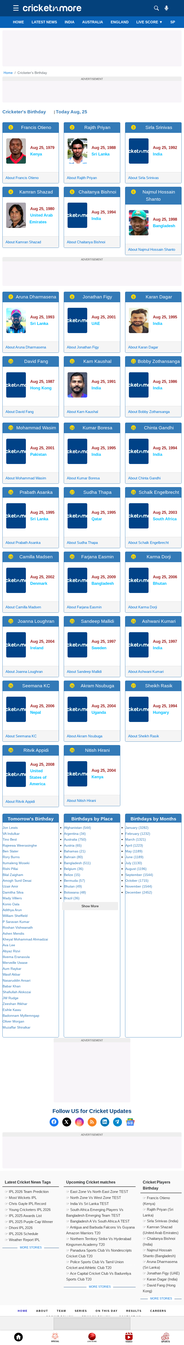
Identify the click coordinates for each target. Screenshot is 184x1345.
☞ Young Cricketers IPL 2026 (28, 1210)
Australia (92, 22)
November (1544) (138, 886)
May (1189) (134, 851)
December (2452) (138, 892)
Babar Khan (12, 986)
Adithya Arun (12, 910)
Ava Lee (9, 945)
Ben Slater (10, 851)
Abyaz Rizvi (11, 951)
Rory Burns (11, 857)
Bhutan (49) (73, 886)
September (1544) (139, 875)
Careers (158, 1310)
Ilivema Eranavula (16, 957)
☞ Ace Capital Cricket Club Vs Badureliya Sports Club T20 (98, 1274)
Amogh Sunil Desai (17, 880)
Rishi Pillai (10, 869)
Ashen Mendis (13, 933)
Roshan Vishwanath (18, 927)
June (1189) (134, 857)
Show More (90, 906)
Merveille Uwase (15, 963)
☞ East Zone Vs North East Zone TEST (97, 1192)
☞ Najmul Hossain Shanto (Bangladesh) (159, 1250)
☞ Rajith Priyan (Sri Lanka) (158, 1210)
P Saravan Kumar (16, 922)
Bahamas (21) (75, 851)
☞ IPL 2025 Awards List (23, 1216)
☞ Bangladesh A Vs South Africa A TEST (98, 1221)
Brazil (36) (72, 898)
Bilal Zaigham (13, 875)
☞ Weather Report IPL (22, 1240)
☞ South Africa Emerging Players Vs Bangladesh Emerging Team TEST (94, 1210)
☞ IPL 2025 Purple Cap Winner (29, 1222)
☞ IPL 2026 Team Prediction (27, 1192)
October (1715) (137, 880)
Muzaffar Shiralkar (16, 1027)
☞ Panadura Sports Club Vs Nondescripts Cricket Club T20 (99, 1251)
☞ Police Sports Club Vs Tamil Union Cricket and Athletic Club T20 (95, 1262)
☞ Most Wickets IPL (21, 1198)
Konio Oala (11, 904)
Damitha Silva (13, 892)
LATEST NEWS (44, 22)
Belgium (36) (73, 869)
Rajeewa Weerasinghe (20, 845)
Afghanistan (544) (77, 828)
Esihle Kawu (12, 1010)
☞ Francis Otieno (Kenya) (156, 1198)
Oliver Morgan (13, 1021)
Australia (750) (75, 839)
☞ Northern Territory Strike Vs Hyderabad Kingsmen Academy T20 (98, 1239)
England (120, 22)
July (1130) (133, 863)
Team (61, 1310)
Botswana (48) (75, 892)
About (42, 1310)
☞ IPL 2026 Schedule (21, 1234)
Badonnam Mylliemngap (21, 1015)
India (70, 22)
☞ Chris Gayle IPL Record (25, 1204)
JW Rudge (10, 998)
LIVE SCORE (149, 22)
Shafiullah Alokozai (17, 992)
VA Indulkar (11, 834)
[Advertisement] (92, 41)
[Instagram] (79, 1122)
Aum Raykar (12, 969)
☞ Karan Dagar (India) (160, 1279)
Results (134, 1310)
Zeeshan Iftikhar (15, 1004)
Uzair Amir (10, 886)
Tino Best (10, 839)
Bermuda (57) (74, 880)
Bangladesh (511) (77, 863)
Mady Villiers (12, 898)
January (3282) (137, 828)
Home (18, 22)
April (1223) (134, 845)
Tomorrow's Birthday (31, 818)
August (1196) (136, 869)
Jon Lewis (10, 828)
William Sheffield (15, 916)
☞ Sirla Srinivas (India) (160, 1221)
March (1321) (135, 839)
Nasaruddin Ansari (16, 980)
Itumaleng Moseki (16, 863)
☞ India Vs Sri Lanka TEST (87, 1204)
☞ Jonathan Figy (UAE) (161, 1273)
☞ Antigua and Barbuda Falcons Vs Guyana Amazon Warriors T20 (100, 1227)
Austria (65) (73, 845)
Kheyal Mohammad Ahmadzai (25, 939)
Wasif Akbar (11, 974)
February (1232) (137, 834)
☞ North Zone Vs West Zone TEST (93, 1198)
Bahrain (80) (73, 857)
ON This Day (107, 1310)
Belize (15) (72, 875)
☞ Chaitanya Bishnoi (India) (159, 1239)
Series (81, 1310)
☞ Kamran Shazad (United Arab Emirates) (160, 1227)
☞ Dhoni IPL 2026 (19, 1228)
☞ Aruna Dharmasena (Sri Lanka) (160, 1262)
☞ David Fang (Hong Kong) (159, 1285)
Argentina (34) (75, 834)
